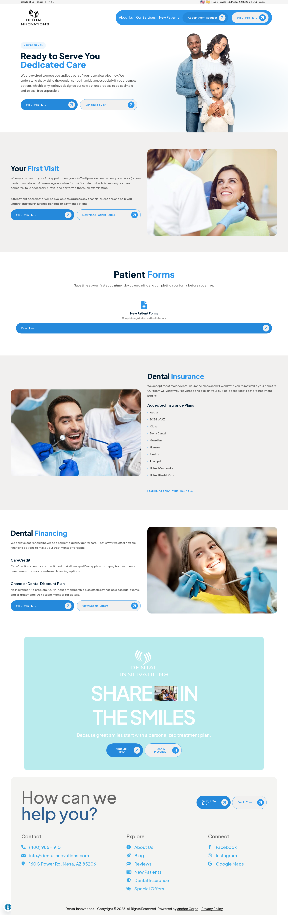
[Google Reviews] (52, 2)
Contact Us (27, 1)
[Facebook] (46, 2)
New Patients (169, 17)
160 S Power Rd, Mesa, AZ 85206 (231, 1)
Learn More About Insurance (168, 491)
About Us (126, 17)
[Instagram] (49, 2)
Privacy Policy (212, 909)
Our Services (146, 17)
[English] (202, 1)
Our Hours (258, 1)
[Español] (208, 1)
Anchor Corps (187, 909)
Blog (40, 1)
